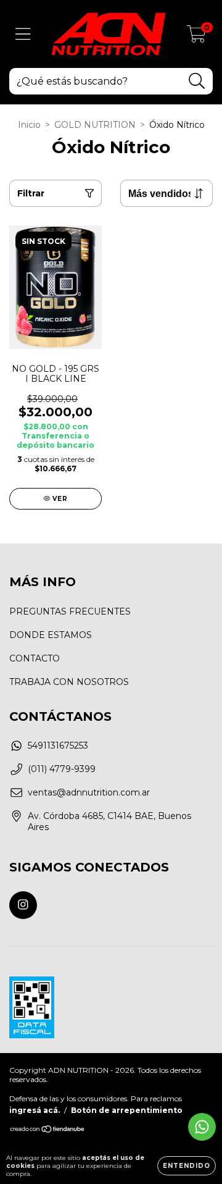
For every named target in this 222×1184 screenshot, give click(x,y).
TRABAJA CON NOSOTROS (69, 681)
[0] (196, 37)
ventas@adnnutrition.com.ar (89, 792)
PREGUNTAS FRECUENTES (70, 611)
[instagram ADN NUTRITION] (23, 905)
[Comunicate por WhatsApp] (202, 1127)
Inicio (29, 124)
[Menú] (23, 34)
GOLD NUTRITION (95, 124)
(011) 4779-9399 (62, 769)
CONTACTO (34, 658)
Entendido (186, 1166)
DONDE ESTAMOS (50, 634)
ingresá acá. (34, 1110)
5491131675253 (58, 745)
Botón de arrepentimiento (127, 1110)
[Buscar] (197, 81)
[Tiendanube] (47, 1130)
